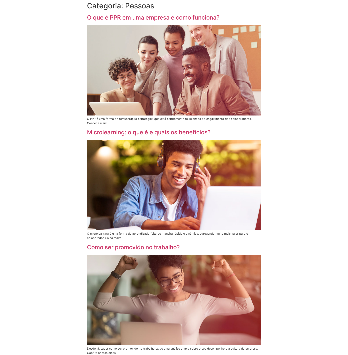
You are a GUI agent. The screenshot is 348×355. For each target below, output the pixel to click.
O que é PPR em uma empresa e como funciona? (153, 17)
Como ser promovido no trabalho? (133, 247)
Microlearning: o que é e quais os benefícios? (149, 132)
